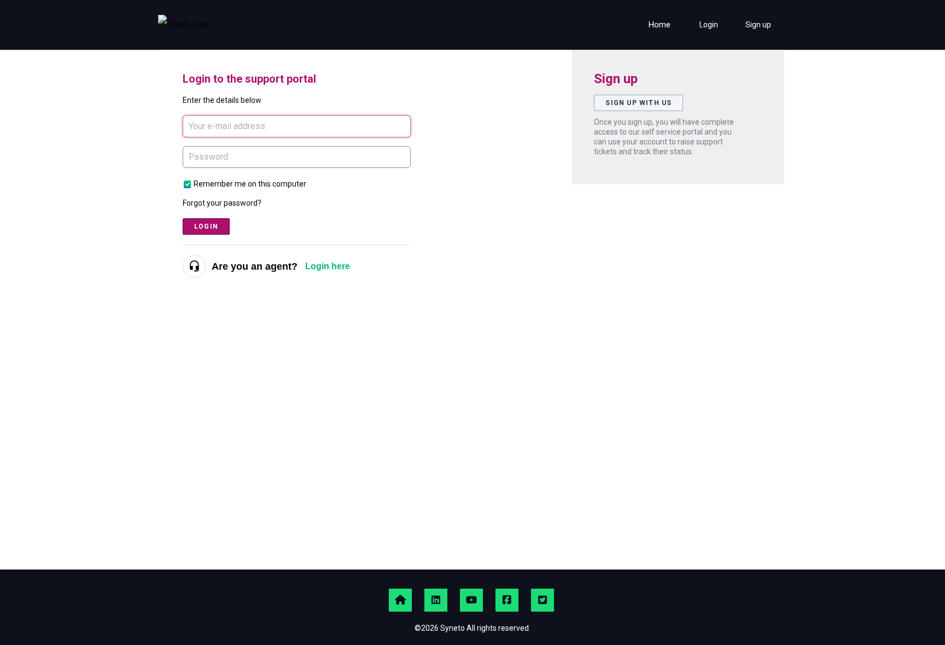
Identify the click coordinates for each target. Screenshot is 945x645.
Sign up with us (638, 103)
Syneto (452, 628)
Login (206, 226)
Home (659, 25)
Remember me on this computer (250, 183)
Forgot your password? (222, 203)
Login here (327, 266)
